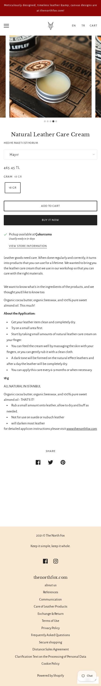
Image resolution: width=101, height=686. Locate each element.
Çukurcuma (43, 234)
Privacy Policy (50, 628)
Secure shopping (50, 642)
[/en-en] (50, 25)
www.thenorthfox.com (81, 428)
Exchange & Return (51, 614)
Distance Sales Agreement (50, 649)
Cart (93, 25)
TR (83, 25)
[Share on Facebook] (38, 462)
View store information (28, 246)
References (50, 592)
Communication (50, 599)
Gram (8, 176)
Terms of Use (50, 621)
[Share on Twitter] (50, 462)
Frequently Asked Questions (50, 635)
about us (51, 585)
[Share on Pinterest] (63, 462)
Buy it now (50, 220)
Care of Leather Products (50, 606)
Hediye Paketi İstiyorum (21, 142)
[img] (45, 561)
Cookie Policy (50, 663)
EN (74, 25)
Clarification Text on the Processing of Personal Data (50, 656)
